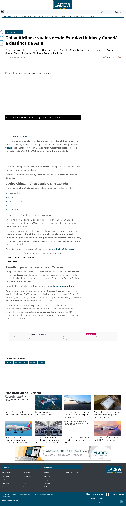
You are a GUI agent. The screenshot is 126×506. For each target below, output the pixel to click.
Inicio (9, 32)
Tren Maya (84, 16)
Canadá (33, 363)
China (41, 363)
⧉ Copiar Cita (91, 334)
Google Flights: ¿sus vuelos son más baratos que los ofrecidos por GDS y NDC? (107, 415)
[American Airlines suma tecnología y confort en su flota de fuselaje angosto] (48, 428)
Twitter (46, 473)
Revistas (97, 12)
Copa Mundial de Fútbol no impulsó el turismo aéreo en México (77, 440)
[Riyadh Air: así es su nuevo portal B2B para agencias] (107, 428)
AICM (47, 16)
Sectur (16, 16)
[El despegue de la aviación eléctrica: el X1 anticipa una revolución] (77, 402)
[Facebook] (2, 32)
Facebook (47, 476)
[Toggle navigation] (7, 12)
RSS (101, 502)
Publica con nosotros (93, 494)
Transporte (64, 12)
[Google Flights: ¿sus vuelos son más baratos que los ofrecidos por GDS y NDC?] (107, 402)
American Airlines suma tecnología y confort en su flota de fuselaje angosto (47, 440)
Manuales (39, 12)
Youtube (47, 487)
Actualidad (17, 12)
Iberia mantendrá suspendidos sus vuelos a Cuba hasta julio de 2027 (17, 440)
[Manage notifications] (121, 501)
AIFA (69, 16)
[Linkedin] (2, 40)
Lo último (26, 12)
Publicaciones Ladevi (71, 473)
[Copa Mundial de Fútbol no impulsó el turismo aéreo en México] (77, 428)
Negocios (47, 12)
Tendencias (73, 12)
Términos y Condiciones (10, 500)
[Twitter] (2, 36)
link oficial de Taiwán (63, 248)
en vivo (92, 16)
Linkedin (47, 483)
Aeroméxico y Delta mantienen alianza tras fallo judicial (18, 415)
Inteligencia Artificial (58, 16)
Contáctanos (97, 498)
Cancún (76, 16)
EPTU (32, 12)
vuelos (8, 147)
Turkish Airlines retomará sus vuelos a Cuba (47, 413)
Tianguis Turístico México (29, 16)
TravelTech (55, 12)
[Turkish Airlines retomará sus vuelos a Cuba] (48, 402)
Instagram (47, 480)
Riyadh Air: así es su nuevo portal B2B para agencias (106, 438)
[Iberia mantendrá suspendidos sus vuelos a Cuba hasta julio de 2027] (18, 428)
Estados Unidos (20, 363)
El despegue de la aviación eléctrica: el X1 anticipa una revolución (77, 415)
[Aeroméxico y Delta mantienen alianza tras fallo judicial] (18, 402)
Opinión (89, 12)
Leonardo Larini (18, 136)
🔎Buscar (104, 12)
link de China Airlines (63, 286)
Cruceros (82, 12)
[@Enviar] (2, 45)
